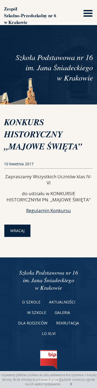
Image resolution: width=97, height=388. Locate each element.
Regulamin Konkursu (48, 210)
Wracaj (17, 230)
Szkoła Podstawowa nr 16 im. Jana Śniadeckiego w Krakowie (48, 280)
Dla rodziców (32, 323)
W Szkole (36, 312)
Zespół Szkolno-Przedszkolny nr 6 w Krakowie (30, 15)
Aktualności (62, 302)
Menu (86, 13)
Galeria (62, 312)
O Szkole (31, 302)
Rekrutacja (67, 323)
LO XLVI (49, 333)
